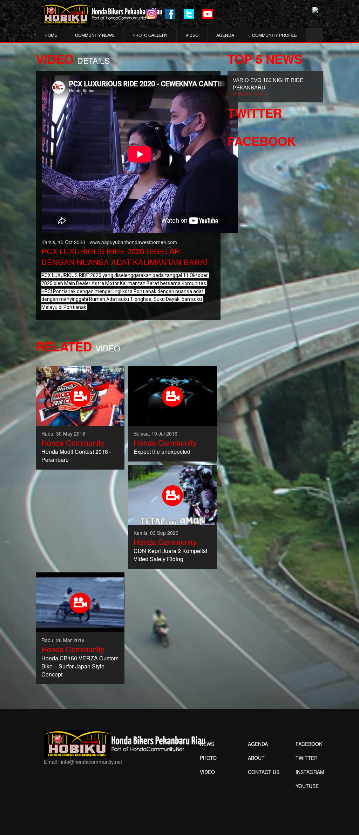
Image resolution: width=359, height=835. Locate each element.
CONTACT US (263, 771)
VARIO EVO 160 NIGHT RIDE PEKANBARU (268, 86)
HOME (51, 35)
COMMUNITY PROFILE (274, 35)
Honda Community (72, 442)
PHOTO (208, 757)
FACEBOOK (309, 743)
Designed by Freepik (306, 796)
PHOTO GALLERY (150, 35)
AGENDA (225, 35)
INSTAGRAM (310, 771)
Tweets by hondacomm (253, 128)
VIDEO (191, 35)
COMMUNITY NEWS (95, 35)
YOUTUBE (307, 785)
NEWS (207, 743)
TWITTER (307, 757)
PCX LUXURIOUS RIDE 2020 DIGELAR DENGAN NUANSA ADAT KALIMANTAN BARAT (125, 256)
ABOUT (256, 757)
